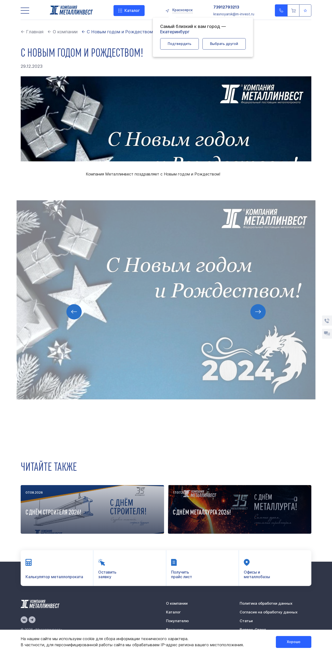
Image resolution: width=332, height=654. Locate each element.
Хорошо (293, 642)
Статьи (246, 621)
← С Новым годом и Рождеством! (117, 31)
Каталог (132, 10)
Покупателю (177, 621)
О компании (177, 603)
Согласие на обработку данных (268, 612)
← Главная (32, 31)
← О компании (62, 31)
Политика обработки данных (266, 603)
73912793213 (226, 7)
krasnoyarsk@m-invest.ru (233, 14)
